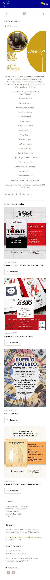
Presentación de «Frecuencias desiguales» (22, 484)
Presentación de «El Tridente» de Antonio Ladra (24, 265)
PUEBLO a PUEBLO (12, 414)
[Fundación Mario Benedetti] (5, 4)
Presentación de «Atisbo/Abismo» (18, 336)
